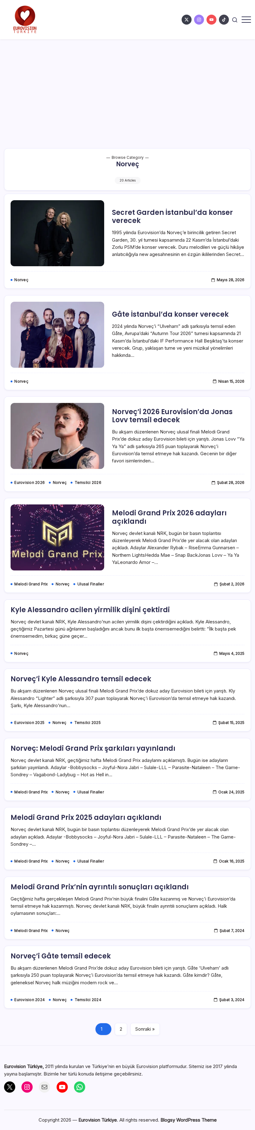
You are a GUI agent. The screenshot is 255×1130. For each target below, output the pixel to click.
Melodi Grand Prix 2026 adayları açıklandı (169, 517)
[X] (9, 1087)
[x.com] (187, 20)
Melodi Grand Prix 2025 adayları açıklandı (86, 817)
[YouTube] (62, 1087)
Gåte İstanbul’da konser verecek (170, 314)
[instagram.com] (199, 20)
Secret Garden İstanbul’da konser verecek (172, 216)
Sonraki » (145, 1029)
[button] (235, 19)
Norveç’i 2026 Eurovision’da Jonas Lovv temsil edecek (172, 416)
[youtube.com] (211, 20)
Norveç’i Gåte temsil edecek (61, 956)
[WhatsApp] (79, 1087)
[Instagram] (27, 1087)
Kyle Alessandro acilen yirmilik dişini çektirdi (90, 610)
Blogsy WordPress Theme (188, 1120)
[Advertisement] (127, 86)
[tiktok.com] (224, 20)
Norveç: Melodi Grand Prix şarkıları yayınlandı (93, 748)
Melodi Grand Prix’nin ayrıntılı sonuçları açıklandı (100, 887)
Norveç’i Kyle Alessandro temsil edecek (81, 679)
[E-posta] (44, 1087)
